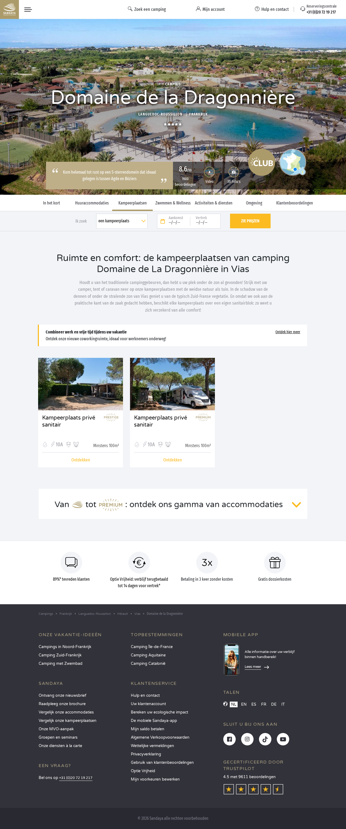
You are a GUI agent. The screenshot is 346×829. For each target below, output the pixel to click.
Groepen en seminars (58, 737)
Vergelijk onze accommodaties (66, 712)
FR (263, 704)
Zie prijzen (250, 220)
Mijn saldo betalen (147, 729)
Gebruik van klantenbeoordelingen (162, 762)
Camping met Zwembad (60, 663)
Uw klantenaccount (148, 704)
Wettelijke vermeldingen (152, 746)
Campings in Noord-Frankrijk (65, 647)
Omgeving (254, 203)
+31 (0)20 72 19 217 (75, 778)
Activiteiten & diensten (213, 203)
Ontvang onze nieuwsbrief (62, 695)
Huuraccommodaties (92, 203)
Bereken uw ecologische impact (159, 712)
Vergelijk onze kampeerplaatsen (68, 720)
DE (274, 704)
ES (253, 704)
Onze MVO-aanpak (56, 729)
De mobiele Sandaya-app (154, 720)
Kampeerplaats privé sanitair (68, 421)
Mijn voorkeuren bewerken (155, 779)
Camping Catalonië (148, 663)
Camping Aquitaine (148, 655)
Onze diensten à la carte (60, 746)
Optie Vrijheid (143, 771)
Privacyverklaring (146, 754)
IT (283, 704)
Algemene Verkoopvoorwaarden (160, 737)
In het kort (51, 203)
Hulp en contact (145, 695)
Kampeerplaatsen (132, 203)
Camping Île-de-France (152, 647)
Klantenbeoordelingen (294, 203)
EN (244, 704)
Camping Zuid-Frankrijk (60, 655)
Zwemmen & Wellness (173, 203)
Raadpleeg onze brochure (62, 704)
